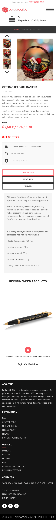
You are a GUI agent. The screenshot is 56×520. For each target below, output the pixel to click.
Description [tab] (28, 172)
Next (7, 70)
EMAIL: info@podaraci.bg (14, 494)
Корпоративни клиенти (14, 438)
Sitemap (6, 434)
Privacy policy (9, 430)
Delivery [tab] (28, 186)
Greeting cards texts (13, 466)
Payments (6, 451)
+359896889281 (36, 2)
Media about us (9, 426)
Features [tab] (28, 179)
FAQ (4, 418)
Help (4, 462)
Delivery (6, 454)
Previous (7, 34)
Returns (6, 458)
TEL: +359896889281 (11, 490)
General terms (9, 422)
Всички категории (11, 470)
